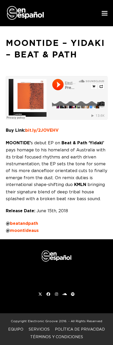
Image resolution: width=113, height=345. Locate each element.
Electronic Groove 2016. (47, 321)
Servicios (39, 329)
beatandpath (24, 223)
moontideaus (24, 230)
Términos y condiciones (56, 337)
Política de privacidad (80, 329)
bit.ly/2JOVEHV (42, 130)
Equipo (15, 329)
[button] (104, 13)
